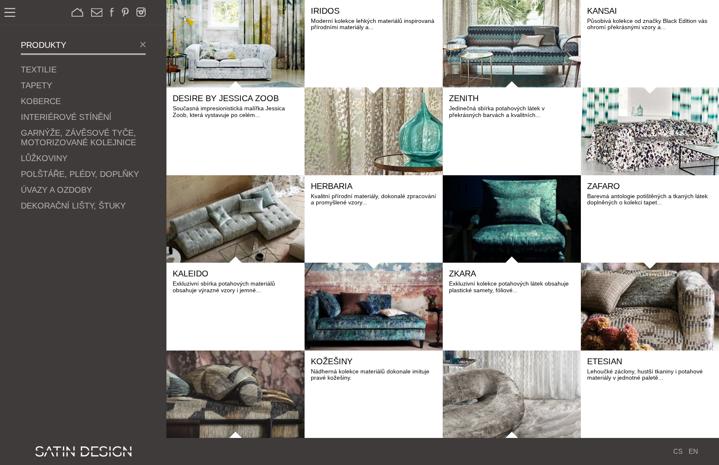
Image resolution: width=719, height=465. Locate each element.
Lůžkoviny (44, 158)
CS (678, 451)
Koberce (41, 101)
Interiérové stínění (66, 117)
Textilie (39, 69)
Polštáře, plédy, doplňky (80, 174)
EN (693, 451)
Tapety (36, 85)
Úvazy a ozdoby (56, 189)
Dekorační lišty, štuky (73, 205)
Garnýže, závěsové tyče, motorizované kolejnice (78, 137)
